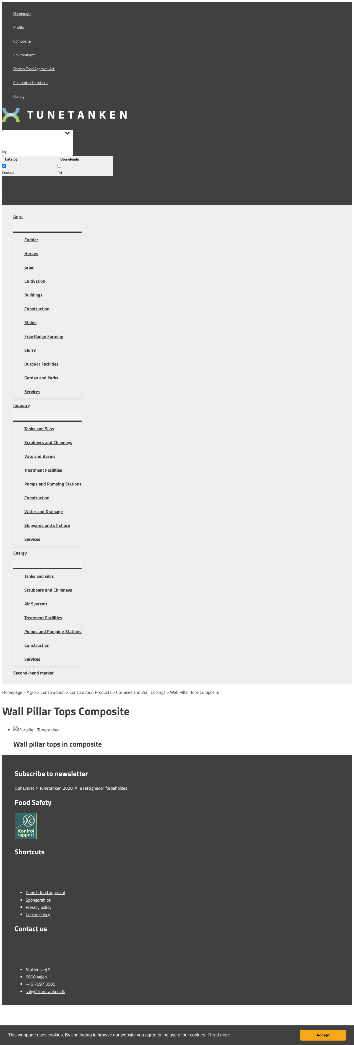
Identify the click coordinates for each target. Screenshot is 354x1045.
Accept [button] (323, 1035)
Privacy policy (38, 907)
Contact (9, 196)
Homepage (12, 692)
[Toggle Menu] (47, 227)
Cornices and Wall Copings (140, 692)
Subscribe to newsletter (22, 181)
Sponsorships (38, 900)
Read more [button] (219, 1035)
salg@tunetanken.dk (45, 991)
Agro (31, 692)
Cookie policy (38, 914)
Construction (52, 692)
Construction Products (90, 692)
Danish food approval (45, 892)
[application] (25, 216)
